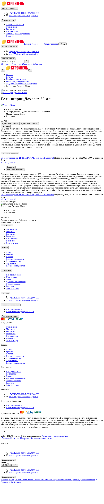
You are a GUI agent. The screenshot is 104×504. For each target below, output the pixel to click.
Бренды (9, 254)
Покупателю (6, 270)
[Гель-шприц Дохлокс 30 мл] (52, 93)
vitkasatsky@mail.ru (30, 15)
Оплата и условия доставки (18, 34)
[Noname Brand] (8, 105)
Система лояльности (15, 24)
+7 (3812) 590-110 (8, 162)
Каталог (9, 77)
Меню (63, 44)
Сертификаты (12, 263)
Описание (6, 126)
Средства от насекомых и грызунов (21, 84)
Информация (7, 225)
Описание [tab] (11, 167)
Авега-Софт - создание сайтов (55, 436)
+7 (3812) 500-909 (8, 8)
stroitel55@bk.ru (15, 15)
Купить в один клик (9, 124)
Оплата (9, 279)
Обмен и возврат (13, 284)
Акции (9, 252)
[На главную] (12, 6)
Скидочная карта (13, 261)
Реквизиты (10, 236)
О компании (11, 27)
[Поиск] (27, 61)
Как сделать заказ (13, 275)
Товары (5, 248)
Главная (9, 75)
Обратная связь (12, 288)
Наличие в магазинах (10, 153)
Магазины (10, 232)
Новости (10, 36)
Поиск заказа (11, 277)
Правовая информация (11, 305)
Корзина (25, 438)
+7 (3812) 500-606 (31, 13)
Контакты (10, 29)
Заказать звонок (8, 20)
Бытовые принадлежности (17, 81)
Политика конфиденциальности (20, 312)
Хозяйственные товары (16, 79)
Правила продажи (14, 309)
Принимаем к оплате (10, 316)
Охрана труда (12, 243)
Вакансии (10, 241)
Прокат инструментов (15, 266)
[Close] (8, 463)
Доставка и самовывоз (15, 282)
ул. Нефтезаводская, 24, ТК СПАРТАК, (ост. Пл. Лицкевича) (27, 158)
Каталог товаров (31, 44)
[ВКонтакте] (7, 431)
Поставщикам (12, 238)
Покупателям (12, 31)
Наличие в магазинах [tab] (15, 170)
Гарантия (10, 286)
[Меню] (3, 70)
